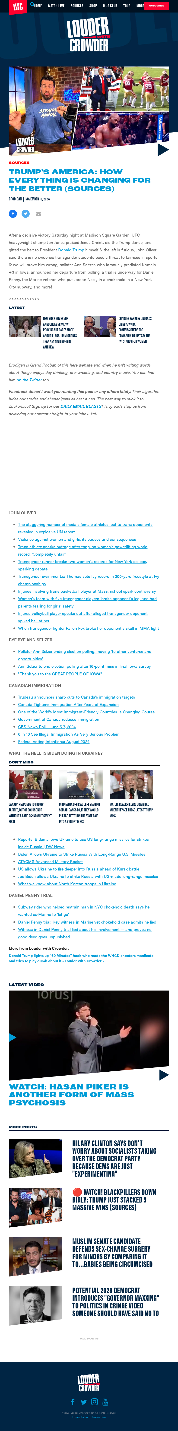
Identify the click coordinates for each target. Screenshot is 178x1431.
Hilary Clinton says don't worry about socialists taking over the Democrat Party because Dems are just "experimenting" (114, 1158)
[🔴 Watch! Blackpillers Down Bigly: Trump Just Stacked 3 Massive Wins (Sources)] (35, 1208)
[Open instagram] (94, 1402)
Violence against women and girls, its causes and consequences (77, 539)
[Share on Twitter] (26, 214)
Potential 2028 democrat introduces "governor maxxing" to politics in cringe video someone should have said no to (115, 1301)
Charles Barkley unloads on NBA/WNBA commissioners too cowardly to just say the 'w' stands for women (135, 329)
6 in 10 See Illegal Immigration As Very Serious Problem (68, 734)
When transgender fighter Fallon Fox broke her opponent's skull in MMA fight (88, 628)
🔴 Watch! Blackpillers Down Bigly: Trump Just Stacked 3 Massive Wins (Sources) (114, 1199)
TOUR (126, 5)
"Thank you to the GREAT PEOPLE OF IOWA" (60, 674)
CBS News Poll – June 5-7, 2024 (47, 726)
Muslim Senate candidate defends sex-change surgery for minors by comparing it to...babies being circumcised (112, 1252)
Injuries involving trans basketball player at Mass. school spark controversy (87, 591)
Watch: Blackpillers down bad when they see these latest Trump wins (131, 809)
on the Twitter (29, 380)
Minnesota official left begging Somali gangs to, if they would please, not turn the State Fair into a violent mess (79, 812)
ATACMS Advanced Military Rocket (50, 861)
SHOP (93, 5)
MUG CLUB (110, 5)
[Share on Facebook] (13, 214)
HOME (38, 5)
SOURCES (77, 5)
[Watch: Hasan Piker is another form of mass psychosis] (89, 1036)
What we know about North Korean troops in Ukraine (67, 883)
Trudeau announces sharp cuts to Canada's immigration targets (76, 697)
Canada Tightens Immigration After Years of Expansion (68, 704)
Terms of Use (99, 1416)
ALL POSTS (89, 1338)
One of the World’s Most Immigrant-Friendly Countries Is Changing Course (86, 712)
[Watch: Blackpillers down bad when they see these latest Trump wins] (131, 784)
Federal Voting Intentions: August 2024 (53, 741)
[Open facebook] (73, 1402)
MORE (140, 5)
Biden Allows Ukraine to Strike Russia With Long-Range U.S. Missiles (81, 854)
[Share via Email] (38, 214)
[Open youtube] (105, 1402)
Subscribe (156, 6)
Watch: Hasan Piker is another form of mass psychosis (71, 1095)
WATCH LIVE (56, 5)
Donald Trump (71, 250)
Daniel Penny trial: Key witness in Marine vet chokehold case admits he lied (87, 922)
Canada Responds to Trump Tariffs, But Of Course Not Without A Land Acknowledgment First (30, 812)
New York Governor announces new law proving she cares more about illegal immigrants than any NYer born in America (60, 332)
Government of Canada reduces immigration (58, 719)
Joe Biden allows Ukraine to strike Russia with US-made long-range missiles (88, 876)
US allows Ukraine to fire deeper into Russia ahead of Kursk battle (78, 869)
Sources (19, 163)
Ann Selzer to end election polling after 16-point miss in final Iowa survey (84, 666)
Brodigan (15, 198)
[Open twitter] (83, 1402)
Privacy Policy (80, 1416)
